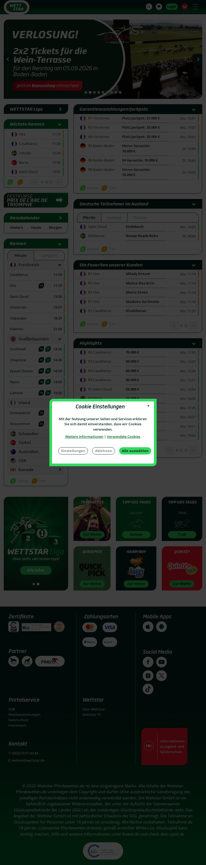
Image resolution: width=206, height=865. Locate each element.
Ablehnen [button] (103, 450)
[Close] (148, 406)
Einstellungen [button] (73, 450)
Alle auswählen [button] (135, 450)
